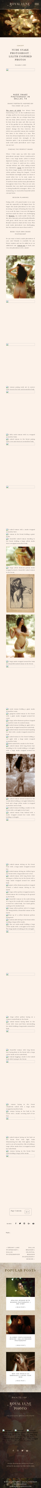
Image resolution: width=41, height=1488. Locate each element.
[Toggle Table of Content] (26, 1212)
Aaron (19, 167)
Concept (20, 45)
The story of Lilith (13, 110)
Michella (12, 216)
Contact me (21, 245)
